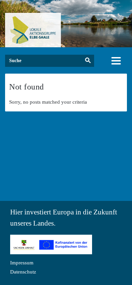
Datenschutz (23, 272)
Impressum (22, 262)
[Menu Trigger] (116, 60)
